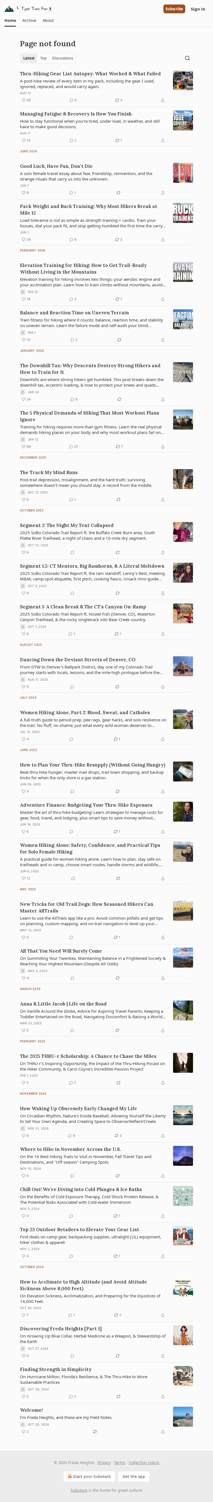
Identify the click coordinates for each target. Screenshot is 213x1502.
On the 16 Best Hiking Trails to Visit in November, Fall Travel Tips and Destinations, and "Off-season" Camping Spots (85, 1159)
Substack (79, 1490)
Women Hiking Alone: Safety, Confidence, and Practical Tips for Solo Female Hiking (90, 848)
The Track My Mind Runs (49, 472)
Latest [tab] (29, 58)
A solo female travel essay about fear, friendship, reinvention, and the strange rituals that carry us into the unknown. (86, 176)
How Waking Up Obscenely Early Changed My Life (78, 1108)
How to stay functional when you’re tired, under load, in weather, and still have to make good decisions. (90, 123)
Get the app (134, 1476)
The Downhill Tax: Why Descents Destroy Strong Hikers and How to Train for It (90, 368)
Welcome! (31, 1410)
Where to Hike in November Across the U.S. (70, 1149)
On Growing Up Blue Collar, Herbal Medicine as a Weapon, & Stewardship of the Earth (93, 1338)
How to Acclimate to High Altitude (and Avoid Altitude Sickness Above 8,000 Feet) (83, 1285)
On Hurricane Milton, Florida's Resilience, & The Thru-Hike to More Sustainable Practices (83, 1379)
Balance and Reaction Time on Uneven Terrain (74, 313)
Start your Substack (92, 1476)
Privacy (104, 1462)
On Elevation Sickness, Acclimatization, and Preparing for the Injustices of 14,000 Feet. (90, 1298)
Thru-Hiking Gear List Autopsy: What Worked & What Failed (90, 74)
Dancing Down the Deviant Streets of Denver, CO (78, 660)
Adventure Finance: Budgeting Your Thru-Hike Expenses (86, 805)
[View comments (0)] (72, 552)
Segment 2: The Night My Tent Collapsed (67, 525)
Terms (119, 1462)
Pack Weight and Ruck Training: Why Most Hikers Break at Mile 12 (88, 209)
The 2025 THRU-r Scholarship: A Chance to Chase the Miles (88, 1056)
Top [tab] (43, 58)
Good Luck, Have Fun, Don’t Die (56, 166)
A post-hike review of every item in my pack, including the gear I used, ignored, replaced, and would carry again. (87, 83)
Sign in (198, 9)
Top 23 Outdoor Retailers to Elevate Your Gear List (79, 1229)
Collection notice (144, 1462)
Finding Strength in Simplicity (56, 1369)
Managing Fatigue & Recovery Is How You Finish (76, 114)
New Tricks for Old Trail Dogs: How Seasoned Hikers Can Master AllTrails (86, 907)
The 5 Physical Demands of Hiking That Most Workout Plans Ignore (89, 416)
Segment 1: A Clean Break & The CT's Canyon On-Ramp (83, 607)
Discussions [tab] (62, 58)
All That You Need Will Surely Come (61, 951)
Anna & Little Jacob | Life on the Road (63, 1004)
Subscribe (174, 8)
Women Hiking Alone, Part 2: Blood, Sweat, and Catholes (85, 712)
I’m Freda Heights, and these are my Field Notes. (66, 1417)
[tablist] (48, 58)
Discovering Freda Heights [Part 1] (61, 1329)
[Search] (187, 58)
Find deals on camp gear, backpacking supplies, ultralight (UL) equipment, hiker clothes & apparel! (90, 1239)
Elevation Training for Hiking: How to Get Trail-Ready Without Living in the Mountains (83, 268)
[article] (106, 87)
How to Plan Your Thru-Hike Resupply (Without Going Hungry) (92, 765)
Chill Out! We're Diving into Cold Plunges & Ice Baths (81, 1189)
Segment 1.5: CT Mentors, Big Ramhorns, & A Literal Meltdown (92, 566)
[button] (10, 20)
